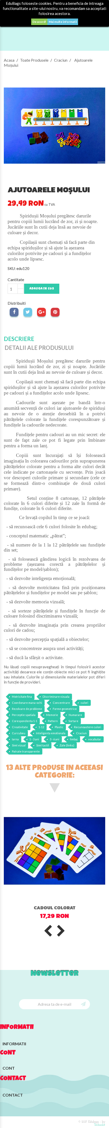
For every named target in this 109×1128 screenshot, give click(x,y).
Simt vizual (19, 745)
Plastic (59, 727)
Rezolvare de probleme (27, 708)
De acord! (39, 22)
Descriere (19, 338)
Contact (13, 1094)
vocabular (94, 739)
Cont (8, 1053)
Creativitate (20, 727)
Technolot (99, 1124)
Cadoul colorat (54, 907)
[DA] (83, 1004)
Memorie (52, 714)
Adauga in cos (41, 288)
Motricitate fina (22, 696)
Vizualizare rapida (69, 891)
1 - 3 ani (34, 739)
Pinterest (55, 312)
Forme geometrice (65, 708)
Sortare (73, 721)
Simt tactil (42, 745)
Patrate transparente (26, 751)
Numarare (75, 714)
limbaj (74, 739)
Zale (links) (67, 745)
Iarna (15, 739)
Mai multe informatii (63, 22)
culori (84, 702)
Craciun (81, 733)
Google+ (41, 312)
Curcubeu (18, 733)
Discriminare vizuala (56, 696)
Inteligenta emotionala (50, 733)
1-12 (41, 727)
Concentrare (61, 702)
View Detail (48, 890)
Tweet (27, 312)
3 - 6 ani (54, 739)
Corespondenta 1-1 (24, 721)
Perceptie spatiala (23, 714)
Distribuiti (14, 312)
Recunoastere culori (87, 727)
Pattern (53, 721)
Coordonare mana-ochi (27, 702)
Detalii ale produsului (39, 347)
